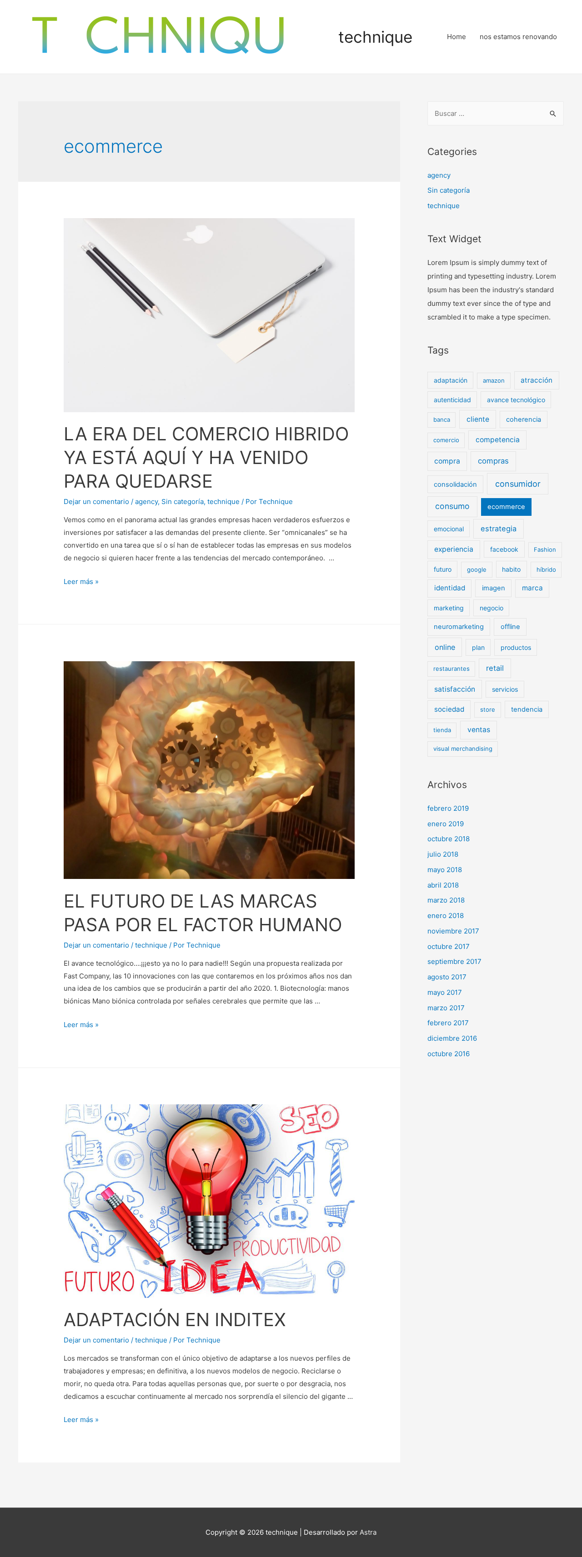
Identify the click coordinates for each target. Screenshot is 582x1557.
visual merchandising (462, 748)
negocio (491, 608)
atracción (536, 380)
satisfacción (454, 689)
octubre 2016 (448, 1053)
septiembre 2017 (454, 961)
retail (495, 668)
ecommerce (506, 507)
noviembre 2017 (453, 931)
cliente (478, 419)
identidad (449, 588)
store (487, 709)
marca (532, 588)
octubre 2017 (448, 946)
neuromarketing (459, 627)
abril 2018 (443, 885)
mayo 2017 (444, 992)
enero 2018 (445, 915)
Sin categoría (182, 501)
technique (375, 36)
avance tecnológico (516, 400)
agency (146, 501)
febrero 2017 (448, 1022)
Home (456, 36)
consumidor (518, 484)
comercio (446, 440)
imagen (493, 588)
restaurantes (451, 668)
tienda (442, 730)
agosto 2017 (447, 977)
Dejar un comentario (96, 501)
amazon (494, 380)
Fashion (545, 549)
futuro (443, 569)
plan (478, 647)
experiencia (453, 549)
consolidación (455, 484)
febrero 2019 (448, 808)
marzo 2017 (446, 1007)
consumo (452, 506)
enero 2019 (445, 823)
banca (441, 419)
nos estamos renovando (518, 36)
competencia (498, 439)
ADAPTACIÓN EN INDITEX (175, 1319)
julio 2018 (442, 854)
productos (516, 647)
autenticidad (452, 400)
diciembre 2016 (452, 1038)
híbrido (546, 569)
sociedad (449, 709)
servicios (505, 689)
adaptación (450, 380)
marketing (449, 608)
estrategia (499, 528)
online (445, 647)
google (477, 569)
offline (510, 627)
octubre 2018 (448, 838)
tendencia (526, 709)
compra (447, 461)
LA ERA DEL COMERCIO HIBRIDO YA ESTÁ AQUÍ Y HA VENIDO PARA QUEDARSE (206, 457)
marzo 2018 (446, 900)
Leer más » (81, 581)
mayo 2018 (444, 869)
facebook (504, 549)
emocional (449, 529)
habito (511, 569)
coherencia (523, 419)
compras (493, 460)
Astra (368, 1532)
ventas (478, 729)
